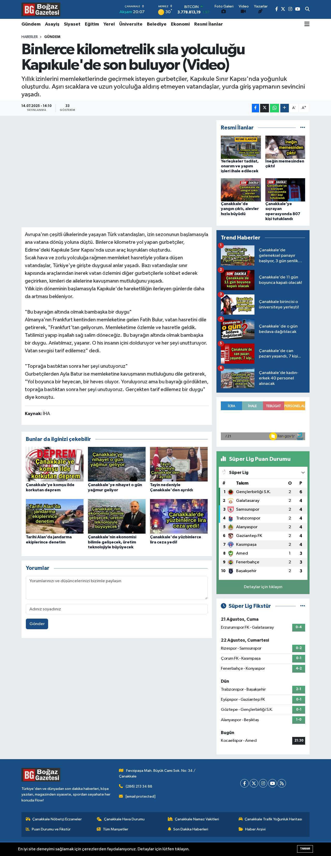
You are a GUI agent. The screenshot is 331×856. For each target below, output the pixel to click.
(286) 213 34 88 (139, 786)
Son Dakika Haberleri (190, 829)
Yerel (109, 24)
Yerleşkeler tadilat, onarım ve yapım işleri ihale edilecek (240, 166)
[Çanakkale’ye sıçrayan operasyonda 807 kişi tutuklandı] (285, 190)
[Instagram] (263, 783)
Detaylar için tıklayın (263, 587)
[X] (254, 783)
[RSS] (281, 783)
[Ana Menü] (307, 24)
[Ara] (307, 9)
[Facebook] (244, 783)
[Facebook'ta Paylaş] (255, 108)
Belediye (157, 24)
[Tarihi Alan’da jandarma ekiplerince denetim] (55, 516)
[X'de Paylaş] (264, 108)
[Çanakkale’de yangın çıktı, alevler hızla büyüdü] (241, 190)
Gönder (37, 624)
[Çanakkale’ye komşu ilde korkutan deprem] (55, 464)
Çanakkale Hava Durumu (124, 819)
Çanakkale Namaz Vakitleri (197, 819)
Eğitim (92, 24)
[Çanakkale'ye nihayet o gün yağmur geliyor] (117, 464)
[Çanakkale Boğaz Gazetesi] (40, 9)
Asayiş (52, 24)
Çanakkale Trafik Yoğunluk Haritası (273, 819)
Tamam (305, 848)
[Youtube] (272, 783)
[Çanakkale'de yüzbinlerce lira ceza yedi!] (179, 516)
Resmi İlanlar (208, 24)
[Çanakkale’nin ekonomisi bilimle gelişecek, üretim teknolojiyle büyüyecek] (117, 516)
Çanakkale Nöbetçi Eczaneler (57, 819)
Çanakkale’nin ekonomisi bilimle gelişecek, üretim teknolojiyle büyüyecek (112, 542)
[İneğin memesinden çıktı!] (285, 147)
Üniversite (130, 24)
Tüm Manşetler (115, 829)
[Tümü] (302, 128)
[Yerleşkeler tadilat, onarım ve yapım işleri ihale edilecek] (241, 147)
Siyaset (72, 24)
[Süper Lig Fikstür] (302, 606)
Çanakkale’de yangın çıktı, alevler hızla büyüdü (240, 209)
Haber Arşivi (255, 829)
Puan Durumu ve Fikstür (51, 829)
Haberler (29, 37)
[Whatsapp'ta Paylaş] (274, 108)
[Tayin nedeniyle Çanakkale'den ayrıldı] (179, 464)
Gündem (31, 24)
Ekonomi (180, 24)
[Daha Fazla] (284, 108)
